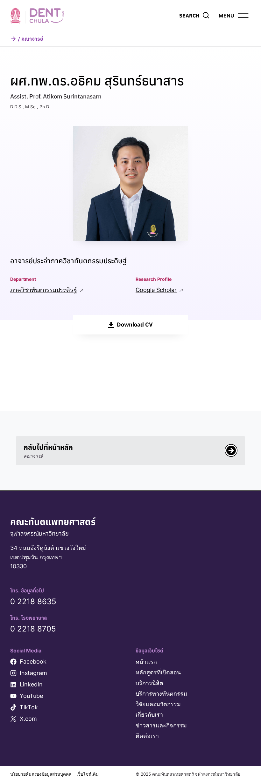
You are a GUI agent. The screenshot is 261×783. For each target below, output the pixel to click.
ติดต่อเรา (147, 735)
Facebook (33, 661)
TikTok (29, 707)
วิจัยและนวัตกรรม (158, 704)
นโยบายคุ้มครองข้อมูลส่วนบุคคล (40, 774)
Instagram (33, 673)
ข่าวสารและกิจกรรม (161, 725)
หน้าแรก (146, 661)
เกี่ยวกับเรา (149, 714)
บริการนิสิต (149, 683)
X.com (28, 718)
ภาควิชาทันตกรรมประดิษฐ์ (43, 290)
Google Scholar (156, 290)
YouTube (31, 695)
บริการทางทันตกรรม (161, 693)
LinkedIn (31, 684)
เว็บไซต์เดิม (87, 774)
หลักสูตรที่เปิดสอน (158, 672)
